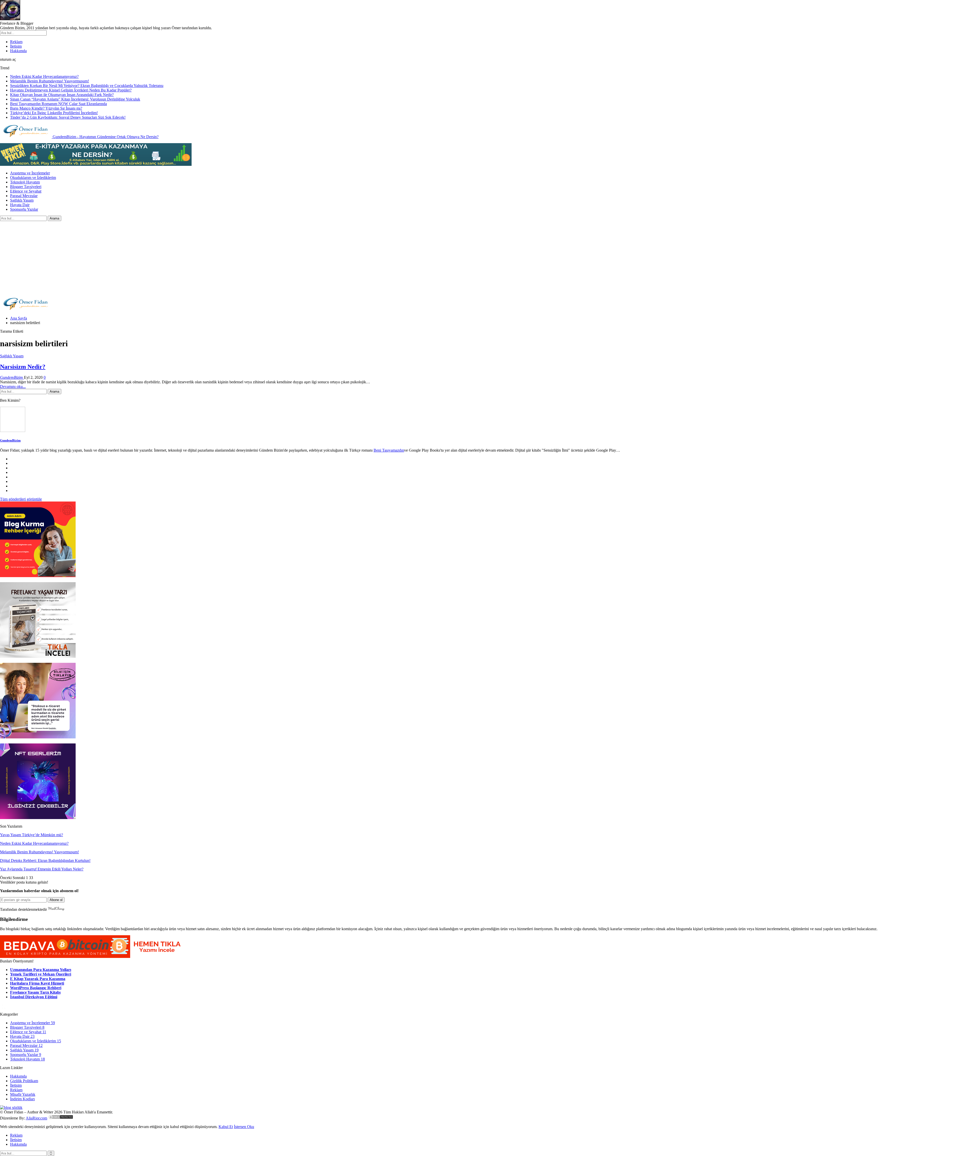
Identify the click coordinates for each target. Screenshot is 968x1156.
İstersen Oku (244, 1126)
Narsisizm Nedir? (22, 366)
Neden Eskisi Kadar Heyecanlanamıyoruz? (44, 76)
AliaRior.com (36, 1118)
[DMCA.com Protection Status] (60, 1118)
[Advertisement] (484, 259)
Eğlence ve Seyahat (25, 191)
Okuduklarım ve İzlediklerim (33, 177)
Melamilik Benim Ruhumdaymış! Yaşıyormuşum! (49, 81)
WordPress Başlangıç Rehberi (35, 988)
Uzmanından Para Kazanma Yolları (40, 969)
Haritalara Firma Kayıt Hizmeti (37, 983)
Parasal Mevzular (24, 196)
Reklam (16, 42)
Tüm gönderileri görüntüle (21, 499)
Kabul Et (226, 1126)
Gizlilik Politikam (24, 1081)
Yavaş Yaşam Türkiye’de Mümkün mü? (31, 835)
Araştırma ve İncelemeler (30, 173)
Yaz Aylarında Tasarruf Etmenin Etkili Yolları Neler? (41, 869)
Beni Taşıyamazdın (389, 450)
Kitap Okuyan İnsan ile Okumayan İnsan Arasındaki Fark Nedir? (62, 94)
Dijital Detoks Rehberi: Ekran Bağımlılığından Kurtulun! (45, 860)
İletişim (16, 46)
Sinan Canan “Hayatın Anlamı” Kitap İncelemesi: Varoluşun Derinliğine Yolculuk (75, 99)
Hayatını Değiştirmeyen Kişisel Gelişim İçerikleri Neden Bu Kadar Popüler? (71, 90)
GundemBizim (10, 440)
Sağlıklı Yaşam (22, 200)
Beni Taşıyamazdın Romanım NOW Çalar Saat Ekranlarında (58, 104)
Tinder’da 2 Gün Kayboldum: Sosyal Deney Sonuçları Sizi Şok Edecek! (68, 117)
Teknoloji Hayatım (25, 182)
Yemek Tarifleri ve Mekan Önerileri (40, 974)
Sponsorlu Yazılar (24, 209)
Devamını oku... (13, 386)
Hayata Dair (19, 205)
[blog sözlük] (11, 1107)
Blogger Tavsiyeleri (25, 186)
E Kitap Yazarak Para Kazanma (37, 979)
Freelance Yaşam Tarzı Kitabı (35, 992)
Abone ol (56, 900)
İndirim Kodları (22, 1099)
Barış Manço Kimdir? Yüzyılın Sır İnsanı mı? (46, 108)
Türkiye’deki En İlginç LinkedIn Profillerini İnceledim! (54, 113)
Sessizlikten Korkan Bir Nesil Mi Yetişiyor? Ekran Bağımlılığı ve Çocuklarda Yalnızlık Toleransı (86, 85)
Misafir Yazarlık (22, 1094)
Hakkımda (18, 51)
